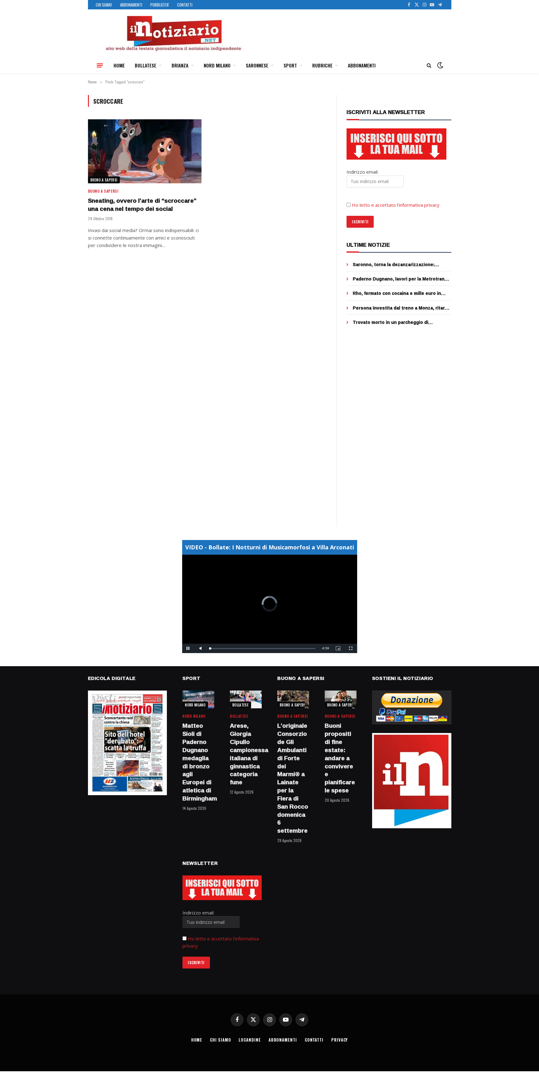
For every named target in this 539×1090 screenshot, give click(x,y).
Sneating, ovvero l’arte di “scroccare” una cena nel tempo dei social (142, 205)
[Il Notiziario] (173, 33)
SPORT (290, 65)
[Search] (429, 65)
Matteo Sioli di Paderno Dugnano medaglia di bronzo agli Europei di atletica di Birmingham (198, 762)
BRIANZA (180, 65)
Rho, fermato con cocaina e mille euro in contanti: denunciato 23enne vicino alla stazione (397, 293)
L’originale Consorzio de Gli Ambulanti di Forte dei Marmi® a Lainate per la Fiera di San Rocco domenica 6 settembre (292, 778)
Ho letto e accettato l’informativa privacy (395, 205)
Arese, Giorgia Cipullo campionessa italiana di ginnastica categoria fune (246, 754)
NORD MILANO (217, 65)
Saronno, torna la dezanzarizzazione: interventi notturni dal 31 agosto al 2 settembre (394, 264)
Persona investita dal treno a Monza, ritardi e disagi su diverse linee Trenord (401, 308)
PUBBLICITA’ (159, 5)
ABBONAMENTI (131, 5)
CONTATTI (184, 5)
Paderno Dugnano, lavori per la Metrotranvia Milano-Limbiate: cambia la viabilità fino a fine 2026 (402, 279)
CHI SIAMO (104, 5)
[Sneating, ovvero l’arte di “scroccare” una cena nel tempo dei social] (145, 151)
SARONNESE (257, 65)
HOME (119, 65)
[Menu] (100, 65)
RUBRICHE (322, 65)
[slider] (262, 648)
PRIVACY (339, 1040)
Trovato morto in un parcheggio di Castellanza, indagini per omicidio (390, 322)
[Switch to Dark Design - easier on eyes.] (439, 65)
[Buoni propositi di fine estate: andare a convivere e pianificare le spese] (341, 699)
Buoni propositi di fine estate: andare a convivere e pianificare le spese (340, 758)
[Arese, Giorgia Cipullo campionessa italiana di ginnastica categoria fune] (246, 699)
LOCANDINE (249, 1040)
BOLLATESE (145, 65)
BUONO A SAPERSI (104, 179)
